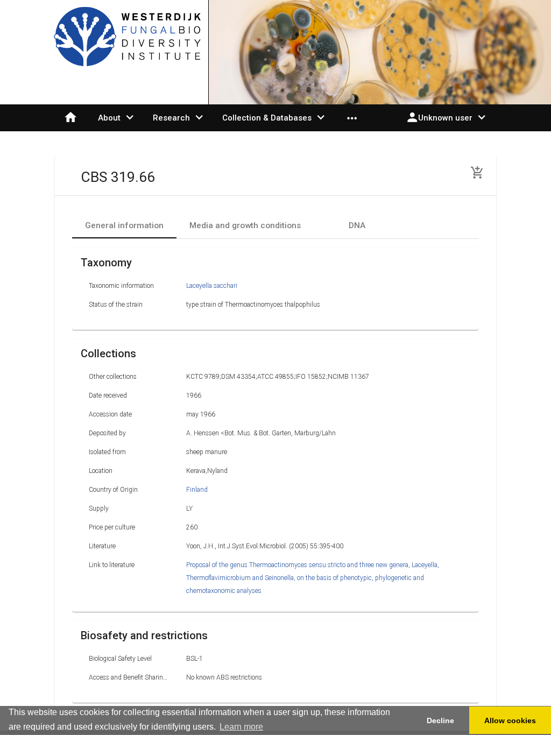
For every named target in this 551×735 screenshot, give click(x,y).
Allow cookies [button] (510, 720)
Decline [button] (440, 720)
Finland (197, 489)
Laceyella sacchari (211, 285)
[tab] (124, 225)
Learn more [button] (241, 726)
